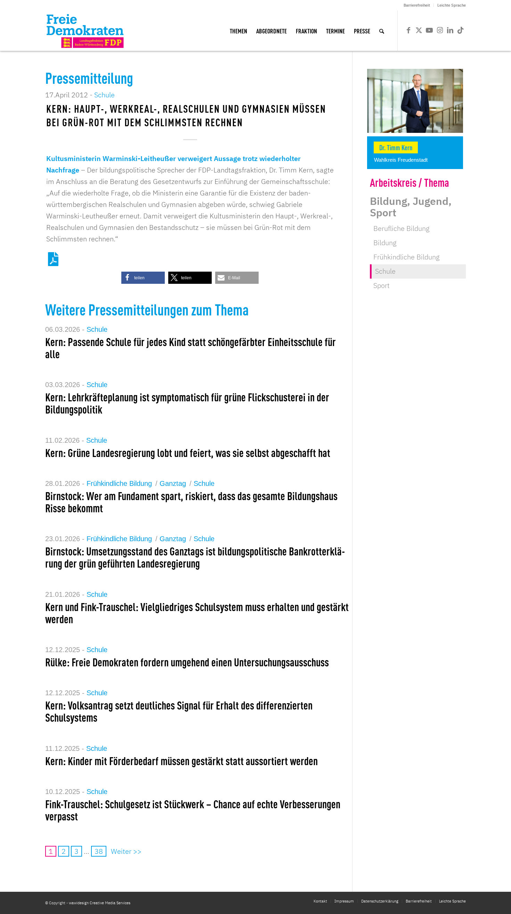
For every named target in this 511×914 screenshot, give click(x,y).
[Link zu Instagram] (440, 30)
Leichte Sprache (451, 5)
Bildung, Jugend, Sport (411, 206)
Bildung (385, 242)
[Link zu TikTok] (460, 30)
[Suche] (382, 30)
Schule (104, 94)
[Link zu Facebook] (408, 30)
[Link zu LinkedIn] (450, 30)
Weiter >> (126, 851)
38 (99, 851)
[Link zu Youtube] (429, 30)
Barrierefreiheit (417, 5)
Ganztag (173, 483)
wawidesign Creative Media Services (99, 902)
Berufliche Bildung (401, 228)
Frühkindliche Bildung (119, 483)
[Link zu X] (419, 30)
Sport (381, 285)
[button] (143, 278)
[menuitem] (417, 5)
